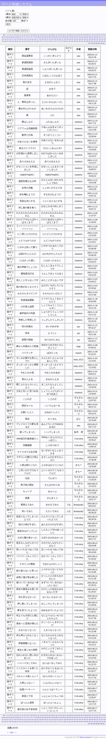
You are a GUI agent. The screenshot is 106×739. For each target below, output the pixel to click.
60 (2, 37)
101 (77, 37)
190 (90, 41)
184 (75, 41)
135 (57, 39)
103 (82, 37)
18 (31, 35)
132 (50, 39)
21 (36, 35)
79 (36, 37)
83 (44, 37)
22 (38, 35)
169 (37, 41)
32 (56, 35)
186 (80, 41)
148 (90, 39)
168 (35, 41)
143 (77, 39)
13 (22, 35)
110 (100, 37)
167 (32, 41)
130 (45, 39)
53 (94, 35)
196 (105, 41)
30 (53, 35)
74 (27, 37)
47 (83, 35)
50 (88, 35)
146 (85, 39)
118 (15, 39)
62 (6, 37)
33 (58, 35)
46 (81, 35)
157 (8, 41)
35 (62, 35)
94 (63, 37)
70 (20, 37)
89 (54, 37)
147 (87, 39)
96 (67, 37)
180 (65, 41)
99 (72, 37)
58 (103, 35)
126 (35, 39)
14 (24, 35)
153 (102, 39)
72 (24, 37)
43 (76, 35)
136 (60, 39)
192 (95, 41)
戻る (11, 732)
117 (13, 39)
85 (47, 37)
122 (25, 39)
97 (69, 37)
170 (40, 41)
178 (60, 41)
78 (35, 37)
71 (22, 37)
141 (72, 39)
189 (87, 41)
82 (42, 37)
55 (97, 35)
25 (44, 35)
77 (33, 37)
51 (90, 35)
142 (75, 39)
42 (74, 35)
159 (13, 41)
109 (97, 37)
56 (99, 35)
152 (100, 39)
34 (60, 35)
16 (27, 35)
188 (85, 41)
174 (50, 41)
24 (42, 35)
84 (45, 37)
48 (85, 35)
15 (26, 35)
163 (23, 41)
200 (96, 43)
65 (11, 37)
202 (101, 43)
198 (91, 43)
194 (100, 41)
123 (27, 39)
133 (52, 39)
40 (70, 35)
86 (49, 37)
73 (26, 37)
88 (53, 37)
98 (70, 37)
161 (18, 41)
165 (27, 41)
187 (82, 41)
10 (17, 35)
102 (80, 37)
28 (49, 35)
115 (8, 39)
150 (95, 39)
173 (47, 41)
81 (40, 37)
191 (92, 41)
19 (33, 35)
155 (3, 41)
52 (92, 35)
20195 (15, 728)
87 (51, 37)
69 (18, 37)
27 (47, 35)
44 (78, 35)
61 (4, 37)
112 (105, 37)
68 (17, 37)
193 (97, 41)
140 (70, 39)
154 (105, 39)
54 (96, 35)
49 (87, 35)
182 (70, 41)
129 (42, 39)
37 (65, 35)
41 (72, 35)
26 (45, 35)
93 (62, 37)
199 (94, 43)
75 (29, 37)
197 (89, 43)
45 (79, 35)
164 (25, 41)
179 (62, 41)
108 (95, 37)
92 (60, 37)
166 (30, 41)
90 (56, 37)
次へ (104, 43)
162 (20, 41)
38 (67, 35)
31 (54, 35)
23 (40, 35)
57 (101, 35)
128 (40, 39)
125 (32, 39)
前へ (4, 35)
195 (102, 41)
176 (55, 41)
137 (62, 39)
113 (3, 39)
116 (10, 39)
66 (13, 37)
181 (67, 41)
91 (58, 37)
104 (85, 37)
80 (38, 37)
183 (72, 41)
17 (29, 35)
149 (92, 39)
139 (67, 39)
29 (51, 35)
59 (105, 35)
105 (87, 37)
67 (15, 37)
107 (92, 37)
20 (35, 35)
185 (77, 41)
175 (52, 41)
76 (31, 37)
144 (80, 39)
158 (10, 41)
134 (55, 39)
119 (18, 39)
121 (23, 39)
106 (90, 37)
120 (20, 39)
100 (75, 37)
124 (30, 39)
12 (20, 35)
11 (18, 35)
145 (82, 39)
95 (65, 37)
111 (102, 37)
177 (57, 41)
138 (65, 39)
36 (63, 35)
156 (5, 41)
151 (97, 39)
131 (47, 39)
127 (37, 39)
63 (8, 37)
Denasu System (85, 737)
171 (42, 41)
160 (15, 41)
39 (69, 35)
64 (9, 37)
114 (5, 39)
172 (45, 41)
